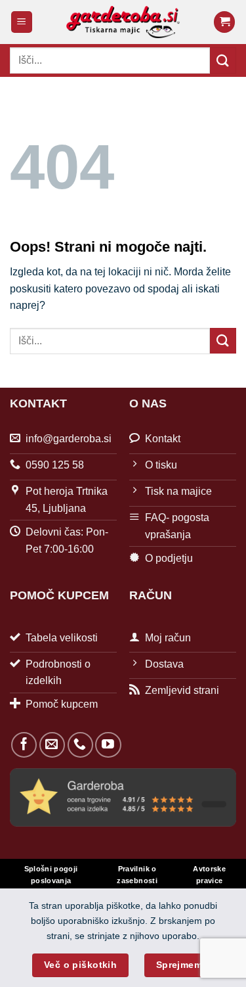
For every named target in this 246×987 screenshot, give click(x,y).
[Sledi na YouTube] (108, 745)
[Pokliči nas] (80, 745)
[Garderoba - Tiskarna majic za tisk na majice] (123, 22)
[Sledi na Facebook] (24, 745)
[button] (21, 22)
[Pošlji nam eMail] (52, 745)
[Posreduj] (223, 60)
